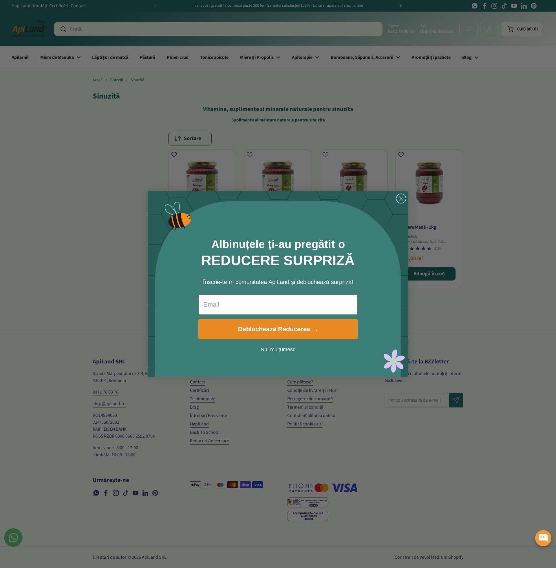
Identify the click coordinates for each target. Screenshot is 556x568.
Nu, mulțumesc (278, 349)
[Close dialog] (401, 198)
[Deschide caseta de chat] (543, 538)
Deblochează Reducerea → (278, 329)
